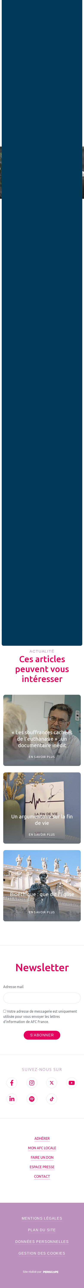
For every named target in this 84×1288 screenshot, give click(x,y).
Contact (42, 1176)
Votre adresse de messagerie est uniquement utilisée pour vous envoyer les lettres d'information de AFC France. (40, 1016)
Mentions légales (42, 1218)
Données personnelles (42, 1242)
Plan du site (42, 1230)
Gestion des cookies (42, 1253)
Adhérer (42, 1138)
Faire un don (42, 1157)
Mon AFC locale (42, 1148)
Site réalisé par (32, 1271)
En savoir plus (42, 757)
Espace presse (42, 1167)
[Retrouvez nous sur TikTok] (51, 1099)
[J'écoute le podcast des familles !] (31, 1099)
